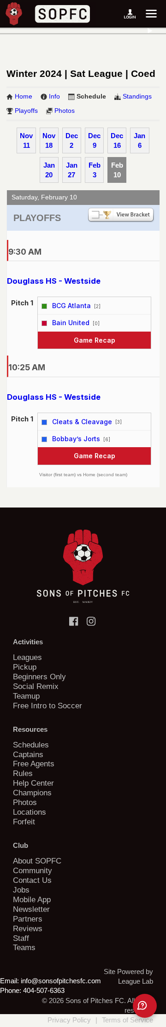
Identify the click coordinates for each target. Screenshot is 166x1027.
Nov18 (48, 140)
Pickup (24, 667)
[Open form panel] (145, 1006)
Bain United (70, 323)
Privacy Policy (69, 1020)
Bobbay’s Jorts (76, 439)
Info (54, 96)
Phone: (10, 990)
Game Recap (94, 340)
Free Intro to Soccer (47, 705)
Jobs (21, 890)
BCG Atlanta (71, 305)
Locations (29, 812)
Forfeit (24, 821)
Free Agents (33, 763)
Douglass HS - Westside (54, 281)
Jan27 (71, 170)
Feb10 (117, 170)
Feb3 (95, 170)
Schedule (91, 96)
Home (23, 96)
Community (32, 870)
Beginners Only (39, 676)
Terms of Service (127, 1020)
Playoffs (26, 110)
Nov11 (26, 140)
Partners (27, 919)
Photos (64, 110)
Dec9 (94, 140)
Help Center (33, 783)
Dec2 (71, 140)
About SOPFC (37, 861)
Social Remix (36, 686)
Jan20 (49, 170)
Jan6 (139, 140)
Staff (21, 938)
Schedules (31, 745)
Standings (137, 96)
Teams (24, 947)
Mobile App (32, 899)
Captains (28, 754)
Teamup (26, 696)
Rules (23, 773)
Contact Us (32, 880)
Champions (32, 792)
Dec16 (117, 140)
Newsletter (31, 909)
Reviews (27, 928)
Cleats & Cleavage (82, 422)
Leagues (27, 657)
